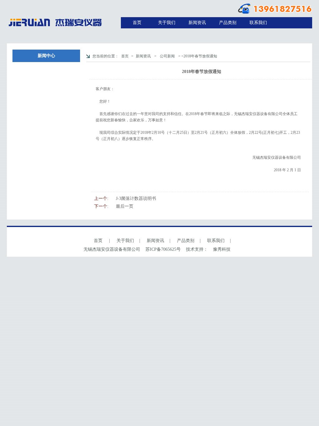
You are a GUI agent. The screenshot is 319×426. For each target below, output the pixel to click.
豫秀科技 (222, 249)
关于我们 (166, 22)
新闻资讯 (197, 22)
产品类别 (227, 22)
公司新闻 (167, 56)
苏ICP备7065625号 (163, 249)
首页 (137, 22)
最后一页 (124, 206)
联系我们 (258, 22)
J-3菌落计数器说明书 (136, 198)
